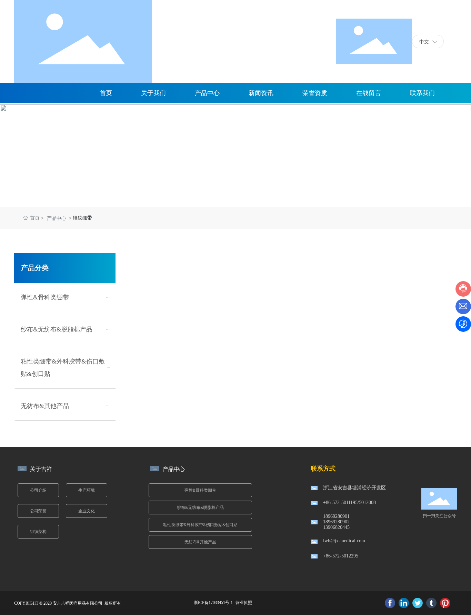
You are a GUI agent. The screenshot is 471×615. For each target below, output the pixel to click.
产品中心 (56, 218)
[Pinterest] (445, 603)
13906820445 (336, 527)
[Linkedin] (404, 603)
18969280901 (336, 516)
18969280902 (336, 521)
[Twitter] (417, 603)
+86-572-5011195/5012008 (349, 502)
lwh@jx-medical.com (344, 540)
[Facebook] (390, 603)
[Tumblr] (431, 603)
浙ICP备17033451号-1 (213, 602)
